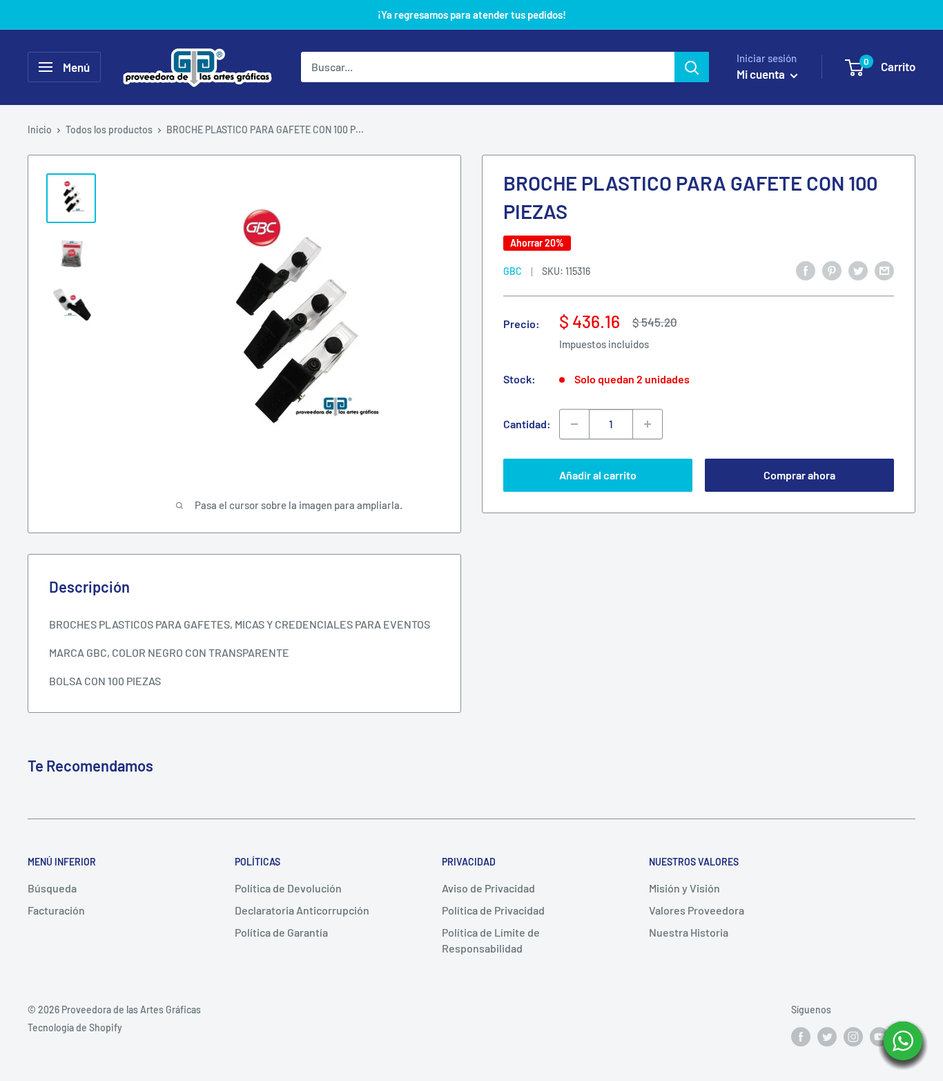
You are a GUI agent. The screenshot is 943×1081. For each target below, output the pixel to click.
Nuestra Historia (688, 932)
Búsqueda (52, 888)
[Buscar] (691, 67)
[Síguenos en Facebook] (800, 1036)
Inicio (40, 129)
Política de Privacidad (493, 910)
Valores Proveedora (696, 910)
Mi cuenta (762, 74)
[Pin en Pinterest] (832, 269)
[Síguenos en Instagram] (853, 1036)
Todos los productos (109, 129)
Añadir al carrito (597, 474)
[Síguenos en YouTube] (879, 1036)
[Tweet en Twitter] (858, 269)
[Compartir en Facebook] (805, 269)
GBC (512, 271)
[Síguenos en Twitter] (827, 1036)
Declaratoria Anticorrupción (302, 910)
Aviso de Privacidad (488, 888)
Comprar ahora (799, 474)
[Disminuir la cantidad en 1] (574, 424)
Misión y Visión (684, 888)
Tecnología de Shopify (75, 1027)
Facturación (56, 910)
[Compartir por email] (884, 269)
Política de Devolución (288, 888)
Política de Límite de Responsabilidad (491, 940)
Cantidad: (527, 423)
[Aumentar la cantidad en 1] (647, 424)
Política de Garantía (281, 932)
